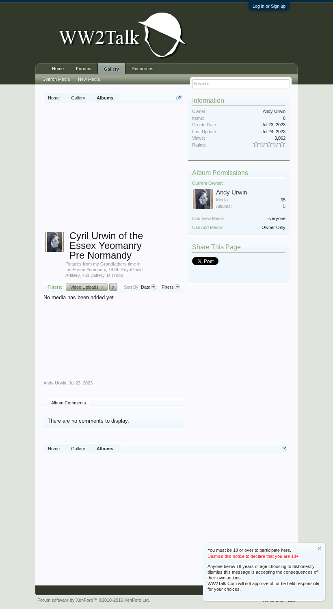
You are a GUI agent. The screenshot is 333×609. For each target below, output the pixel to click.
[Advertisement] (188, 168)
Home (58, 68)
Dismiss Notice (319, 548)
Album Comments (68, 402)
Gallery (111, 69)
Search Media (56, 79)
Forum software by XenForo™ (93, 600)
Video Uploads (87, 287)
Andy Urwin (54, 382)
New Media (89, 79)
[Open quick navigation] (179, 97)
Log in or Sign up (269, 6)
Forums (83, 68)
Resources (143, 68)
